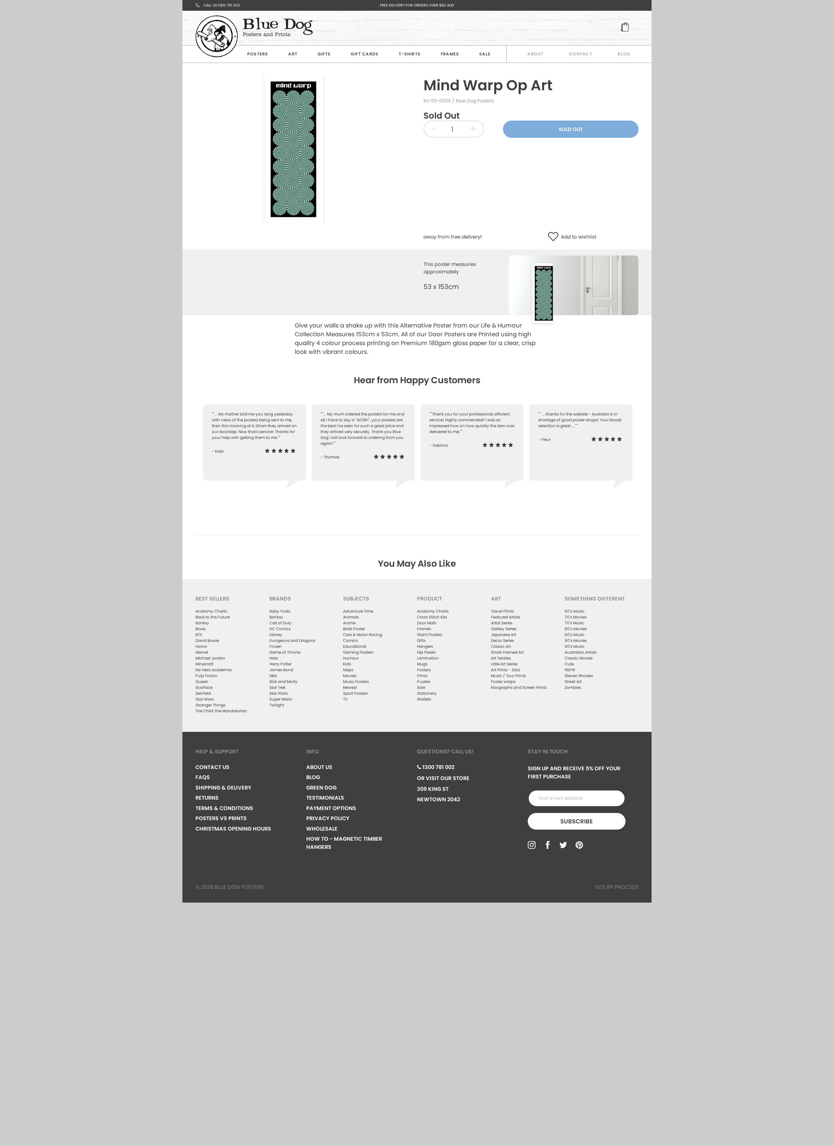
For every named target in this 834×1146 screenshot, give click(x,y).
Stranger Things (210, 705)
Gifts (324, 54)
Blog (624, 54)
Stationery (427, 693)
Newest (350, 687)
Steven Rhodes (579, 675)
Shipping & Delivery (223, 787)
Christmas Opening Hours (233, 829)
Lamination (428, 658)
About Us (319, 767)
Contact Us (212, 767)
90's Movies (576, 640)
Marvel (201, 652)
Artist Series (501, 623)
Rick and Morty (283, 681)
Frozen (275, 646)
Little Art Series (504, 664)
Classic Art (501, 646)
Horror (201, 646)
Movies (349, 675)
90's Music (574, 646)
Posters (257, 54)
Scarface (203, 687)
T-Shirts (410, 54)
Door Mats (426, 623)
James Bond (281, 670)
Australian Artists (581, 652)
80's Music (574, 634)
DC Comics (280, 628)
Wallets (424, 699)
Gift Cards (365, 54)
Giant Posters (429, 634)
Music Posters (356, 681)
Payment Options (331, 808)
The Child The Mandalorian (221, 711)
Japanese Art (503, 634)
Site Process (617, 887)
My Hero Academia (213, 670)
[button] (554, 237)
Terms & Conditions (224, 808)
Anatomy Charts (211, 611)
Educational (354, 646)
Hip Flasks (426, 652)
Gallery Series (503, 628)
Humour (351, 658)
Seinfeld (203, 693)
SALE (485, 54)
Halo (273, 658)
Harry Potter (280, 664)
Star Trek (277, 687)
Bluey (200, 628)
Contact (580, 54)
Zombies (573, 687)
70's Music (574, 623)
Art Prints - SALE (505, 670)
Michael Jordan (210, 658)
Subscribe (576, 821)
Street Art (573, 681)
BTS (198, 634)
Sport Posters (355, 693)
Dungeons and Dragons (292, 640)
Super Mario (280, 699)
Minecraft (204, 664)
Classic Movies (579, 658)
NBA (273, 675)
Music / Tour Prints (508, 675)
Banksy (202, 623)
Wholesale (322, 829)
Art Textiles (501, 658)
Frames (450, 54)
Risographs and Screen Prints (519, 687)
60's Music (574, 611)
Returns (207, 798)
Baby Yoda (279, 611)
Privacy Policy (327, 818)
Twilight (276, 705)
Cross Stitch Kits (432, 617)
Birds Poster (354, 628)
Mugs (422, 664)
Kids (347, 664)
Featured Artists (505, 617)
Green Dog (321, 787)
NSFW (570, 670)
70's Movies (575, 617)
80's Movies (576, 628)
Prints (422, 675)
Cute (569, 664)
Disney (275, 634)
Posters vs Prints (221, 818)
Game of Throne (284, 652)
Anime (349, 623)
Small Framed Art (507, 652)
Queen (201, 681)
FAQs (202, 777)
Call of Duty (280, 623)
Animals (351, 617)
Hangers (425, 646)
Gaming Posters (358, 652)
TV (345, 699)
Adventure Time (358, 611)
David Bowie (207, 640)
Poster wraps (503, 681)
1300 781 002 (437, 767)
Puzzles (423, 681)
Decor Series (502, 640)
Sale (421, 687)
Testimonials (325, 798)
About (535, 54)
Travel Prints (502, 611)
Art (292, 54)
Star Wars (204, 699)
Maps (348, 670)
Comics (350, 640)
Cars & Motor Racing (362, 634)
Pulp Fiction (206, 675)
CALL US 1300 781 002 (222, 5)
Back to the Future (212, 617)
